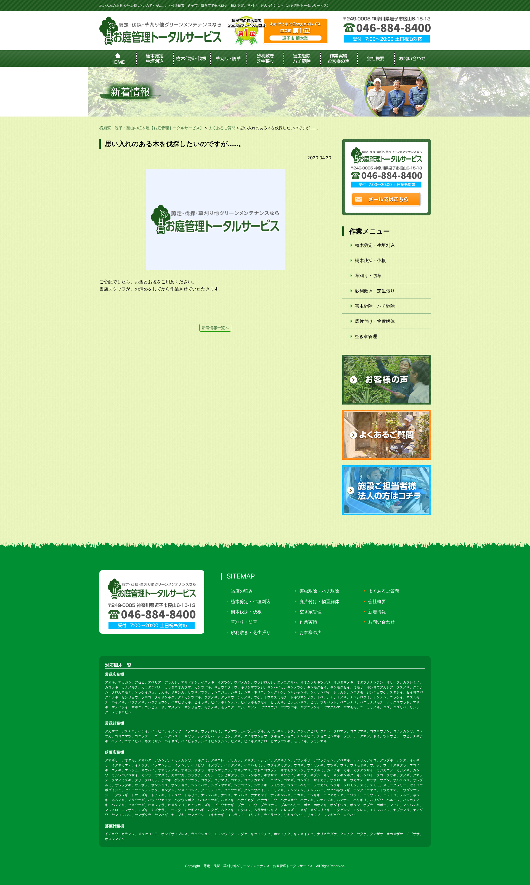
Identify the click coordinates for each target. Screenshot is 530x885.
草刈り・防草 (368, 275)
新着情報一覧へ (215, 327)
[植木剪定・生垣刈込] (154, 58)
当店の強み (242, 591)
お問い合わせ (381, 622)
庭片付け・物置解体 (375, 321)
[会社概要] (375, 58)
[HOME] (117, 58)
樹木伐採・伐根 (370, 260)
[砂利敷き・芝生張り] (265, 58)
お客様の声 (311, 632)
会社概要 (377, 601)
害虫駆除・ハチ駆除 (375, 306)
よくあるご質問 (383, 591)
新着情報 (377, 611)
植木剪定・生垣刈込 (375, 245)
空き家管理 (366, 336)
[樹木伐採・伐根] (191, 58)
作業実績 (308, 622)
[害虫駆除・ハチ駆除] (301, 58)
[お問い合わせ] (412, 58)
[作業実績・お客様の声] (338, 58)
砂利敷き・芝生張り (375, 291)
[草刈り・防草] (228, 58)
